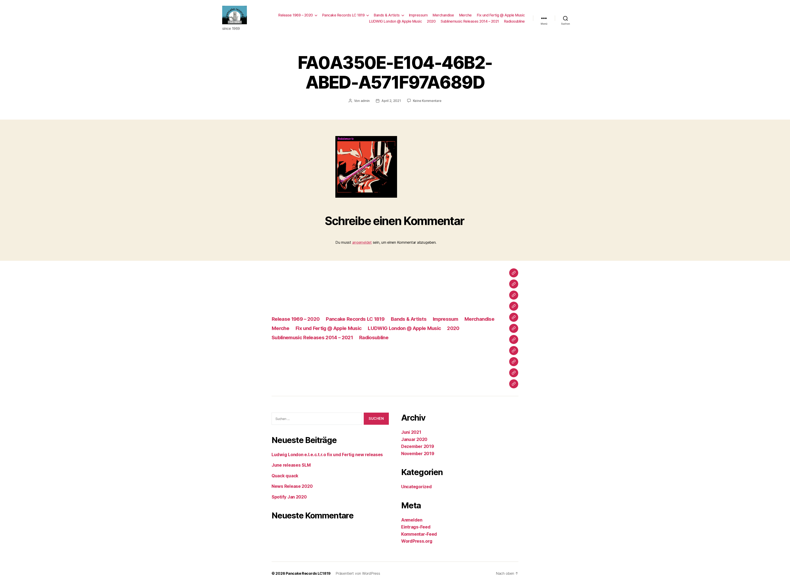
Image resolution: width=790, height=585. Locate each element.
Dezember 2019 (417, 446)
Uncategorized (416, 486)
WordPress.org (416, 541)
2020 (431, 21)
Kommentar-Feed (419, 534)
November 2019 (417, 453)
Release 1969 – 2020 (295, 15)
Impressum (418, 15)
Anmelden (411, 520)
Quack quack (285, 475)
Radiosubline (514, 21)
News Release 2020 (292, 486)
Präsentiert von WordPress (358, 573)
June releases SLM (291, 465)
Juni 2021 (411, 432)
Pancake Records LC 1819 (343, 15)
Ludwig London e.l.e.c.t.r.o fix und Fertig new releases (327, 454)
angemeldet (362, 242)
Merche (465, 15)
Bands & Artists (387, 15)
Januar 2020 (414, 439)
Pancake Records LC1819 (308, 573)
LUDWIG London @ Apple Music (395, 21)
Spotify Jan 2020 (289, 497)
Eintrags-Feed (416, 527)
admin (365, 101)
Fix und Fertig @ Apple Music (501, 15)
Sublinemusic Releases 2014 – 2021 (470, 21)
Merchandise (443, 15)
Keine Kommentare (427, 101)
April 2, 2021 (391, 101)
